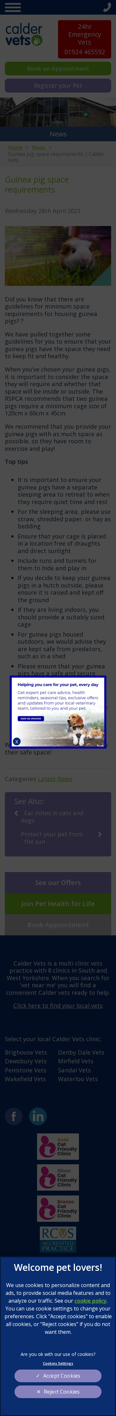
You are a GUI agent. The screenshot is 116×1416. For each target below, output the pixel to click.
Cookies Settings (58, 1363)
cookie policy (90, 1300)
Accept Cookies (61, 1375)
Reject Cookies (62, 1391)
